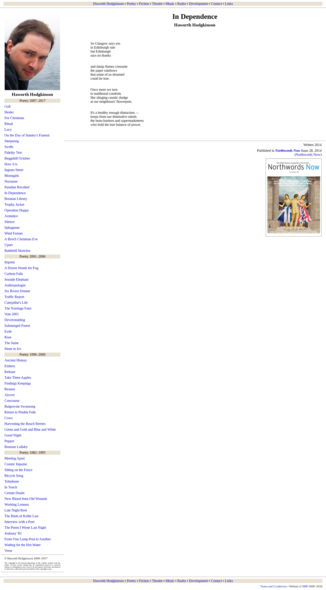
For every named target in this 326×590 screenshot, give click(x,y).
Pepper (9, 441)
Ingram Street (13, 170)
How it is (10, 164)
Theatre (157, 4)
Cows (8, 418)
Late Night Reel (15, 510)
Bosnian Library (15, 199)
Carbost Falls (13, 274)
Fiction (144, 4)
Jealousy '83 (13, 533)
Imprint (9, 262)
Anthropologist (15, 285)
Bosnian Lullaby (16, 447)
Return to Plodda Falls (20, 412)
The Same (11, 343)
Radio (181, 4)
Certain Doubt (14, 493)
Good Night (12, 435)
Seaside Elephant (16, 279)
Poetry (131, 4)
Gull (7, 106)
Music (170, 4)
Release (9, 372)
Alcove (9, 395)
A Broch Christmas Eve (21, 239)
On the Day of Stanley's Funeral (26, 135)
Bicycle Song (13, 476)
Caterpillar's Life (16, 302)
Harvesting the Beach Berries (24, 424)
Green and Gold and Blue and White (30, 429)
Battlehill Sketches (17, 251)
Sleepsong (11, 141)
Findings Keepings (17, 383)
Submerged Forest (17, 326)
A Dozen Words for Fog (21, 268)
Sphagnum (12, 227)
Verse (8, 551)
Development (198, 4)
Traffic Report (14, 297)
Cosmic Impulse (15, 464)
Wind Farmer (13, 233)
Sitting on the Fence (18, 470)
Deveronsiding (14, 320)
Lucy (8, 129)
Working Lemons (16, 504)
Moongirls (11, 176)
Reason (9, 389)
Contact (216, 4)
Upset (8, 245)
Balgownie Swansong (19, 406)
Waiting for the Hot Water (22, 545)
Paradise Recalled (16, 187)
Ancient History (15, 360)
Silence (9, 222)
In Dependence (15, 193)
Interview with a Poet (19, 522)
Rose (8, 337)
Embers (9, 366)
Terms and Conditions (273, 586)
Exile (8, 331)
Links (229, 4)
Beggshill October (17, 158)
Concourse (12, 401)
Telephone (11, 481)
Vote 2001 (11, 314)
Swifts (8, 147)
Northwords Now (308, 154)
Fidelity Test (13, 152)
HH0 (305, 586)
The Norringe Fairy (18, 308)
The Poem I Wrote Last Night (25, 527)
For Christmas (14, 118)
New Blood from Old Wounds (25, 499)
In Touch (10, 487)
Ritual (8, 124)
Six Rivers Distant (17, 291)
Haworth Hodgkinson (108, 4)
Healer (9, 112)
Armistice (11, 216)
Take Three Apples (17, 377)
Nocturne (11, 181)
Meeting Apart (14, 458)
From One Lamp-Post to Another (27, 539)
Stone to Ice (12, 349)
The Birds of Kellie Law (21, 516)
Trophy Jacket (14, 204)
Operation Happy (16, 210)
